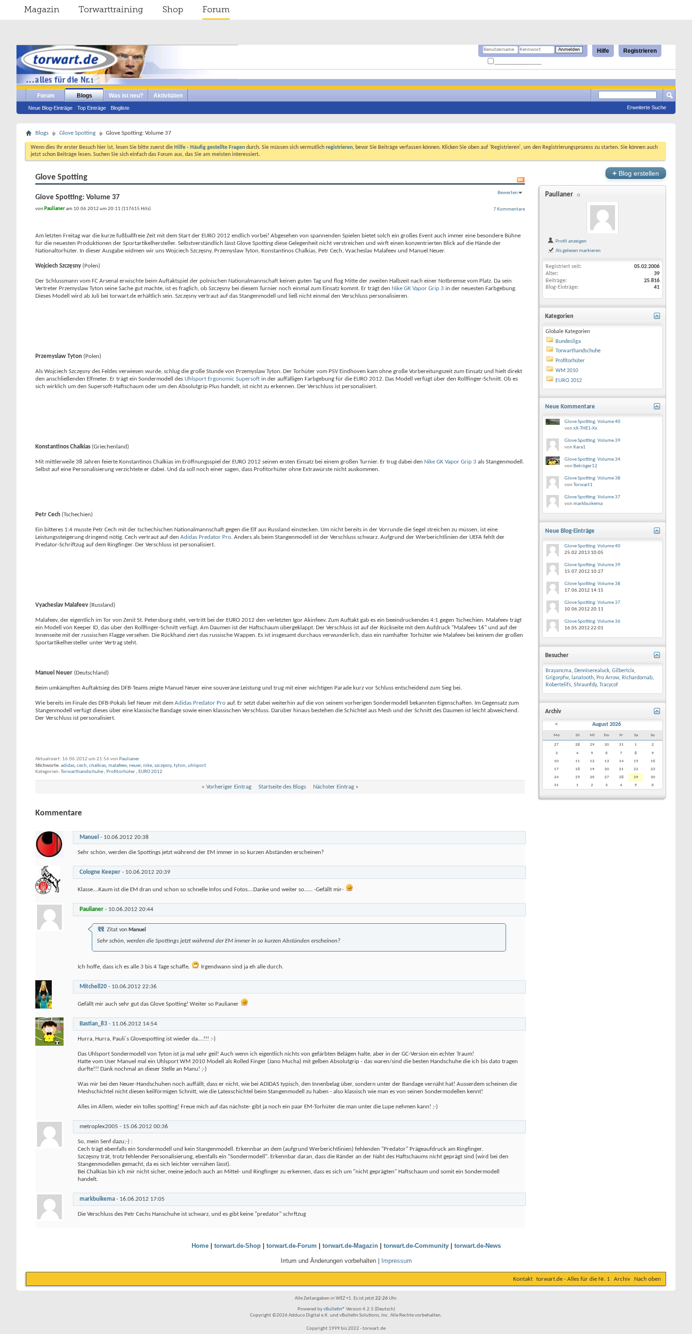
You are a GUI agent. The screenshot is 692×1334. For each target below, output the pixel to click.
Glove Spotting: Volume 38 (592, 478)
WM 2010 (566, 371)
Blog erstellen (635, 173)
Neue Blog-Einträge (50, 108)
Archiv (622, 1279)
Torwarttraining (111, 9)
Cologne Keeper (100, 872)
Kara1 (579, 447)
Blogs (84, 95)
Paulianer (129, 759)
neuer (135, 765)
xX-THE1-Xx (585, 428)
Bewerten (508, 192)
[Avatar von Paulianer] (602, 217)
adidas (67, 765)
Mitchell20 (93, 987)
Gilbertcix (623, 671)
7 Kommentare (509, 209)
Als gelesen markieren (578, 250)
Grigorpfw (557, 678)
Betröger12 (585, 466)
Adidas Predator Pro (205, 537)
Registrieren (640, 51)
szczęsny (162, 765)
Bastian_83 (93, 1024)
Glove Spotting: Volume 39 (592, 440)
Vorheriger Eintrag (228, 787)
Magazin (41, 9)
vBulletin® (334, 1309)
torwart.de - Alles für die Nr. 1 (573, 1279)
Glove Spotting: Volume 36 (592, 621)
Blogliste (120, 108)
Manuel (89, 837)
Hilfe (603, 51)
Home (200, 1245)
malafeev (117, 765)
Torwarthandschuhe (82, 771)
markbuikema (97, 1199)
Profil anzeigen (571, 241)
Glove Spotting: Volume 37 (592, 497)
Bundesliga (568, 341)
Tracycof (608, 685)
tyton (179, 765)
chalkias (97, 765)
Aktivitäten (168, 95)
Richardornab (637, 678)
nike (147, 765)
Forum (216, 9)
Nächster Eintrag (333, 787)
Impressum (396, 1260)
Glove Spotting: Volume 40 (592, 421)
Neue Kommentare (570, 407)
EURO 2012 (150, 771)
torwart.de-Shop (237, 1245)
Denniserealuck (591, 671)
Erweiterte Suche (646, 107)
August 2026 (606, 724)
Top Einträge (91, 108)
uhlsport (197, 765)
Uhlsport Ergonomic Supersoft (222, 379)
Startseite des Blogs (282, 787)
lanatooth (582, 678)
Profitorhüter (120, 771)
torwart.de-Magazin (350, 1245)
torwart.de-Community (416, 1245)
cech (82, 765)
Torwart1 (583, 485)
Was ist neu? (126, 95)
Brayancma (558, 671)
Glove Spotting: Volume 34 (592, 459)
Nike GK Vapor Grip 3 (418, 288)
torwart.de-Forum (291, 1245)
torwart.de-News (477, 1245)
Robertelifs (558, 685)
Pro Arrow (607, 678)
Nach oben (647, 1279)
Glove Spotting (77, 133)
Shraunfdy (585, 685)
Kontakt (522, 1279)
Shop (172, 9)
